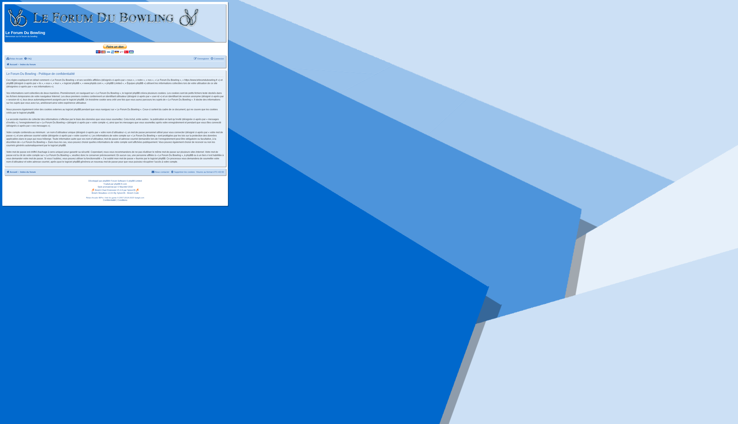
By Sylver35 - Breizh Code (126, 193)
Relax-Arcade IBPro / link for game (101, 198)
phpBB (106, 181)
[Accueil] (103, 18)
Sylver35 (131, 190)
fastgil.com (139, 198)
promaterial (108, 187)
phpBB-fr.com (120, 184)
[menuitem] (14, 58)
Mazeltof (123, 187)
